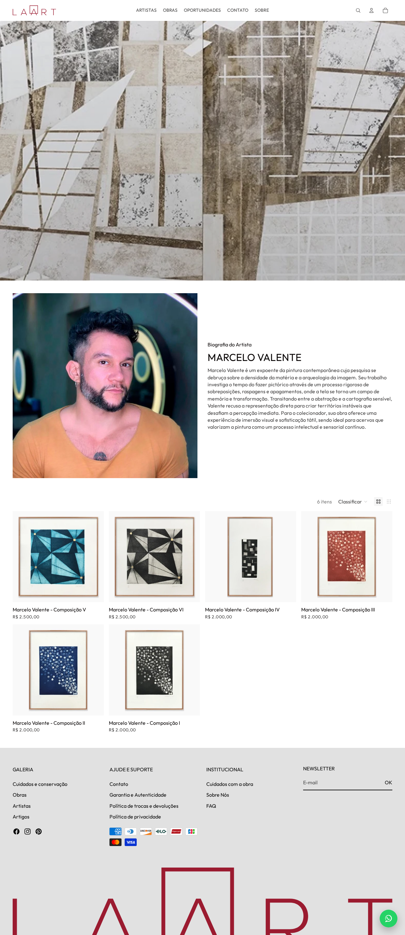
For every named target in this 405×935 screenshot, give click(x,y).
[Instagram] (27, 831)
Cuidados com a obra (229, 784)
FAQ (211, 805)
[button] (353, 502)
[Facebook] (16, 831)
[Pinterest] (38, 831)
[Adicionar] (94, 592)
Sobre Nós (217, 795)
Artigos (21, 816)
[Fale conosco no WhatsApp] (388, 918)
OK (388, 782)
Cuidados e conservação (40, 784)
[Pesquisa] (358, 10)
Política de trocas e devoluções (143, 805)
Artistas (22, 805)
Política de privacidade (135, 816)
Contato (118, 784)
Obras (20, 795)
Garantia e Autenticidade (137, 795)
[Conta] (371, 10)
